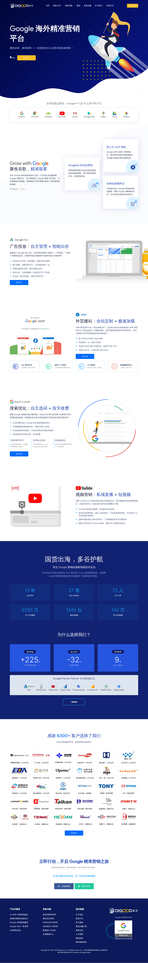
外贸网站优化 (15, 930)
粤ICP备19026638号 (65, 952)
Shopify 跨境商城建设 (19, 922)
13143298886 (86, 875)
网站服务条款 (81, 942)
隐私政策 (79, 938)
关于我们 (98, 6)
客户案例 (79, 922)
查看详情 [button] (19, 282)
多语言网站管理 (49, 914)
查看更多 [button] (74, 833)
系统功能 (68, 6)
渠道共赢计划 (81, 926)
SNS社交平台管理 (50, 922)
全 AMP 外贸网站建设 (19, 914)
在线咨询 (26, 58)
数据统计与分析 (49, 930)
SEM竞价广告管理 (50, 926)
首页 (48, 6)
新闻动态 (79, 930)
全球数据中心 (48, 934)
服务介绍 (56, 6)
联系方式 (110, 6)
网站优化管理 (48, 918)
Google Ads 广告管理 (19, 926)
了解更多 (74, 702)
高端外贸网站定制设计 (19, 918)
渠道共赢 (87, 6)
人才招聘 (79, 934)
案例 (78, 6)
